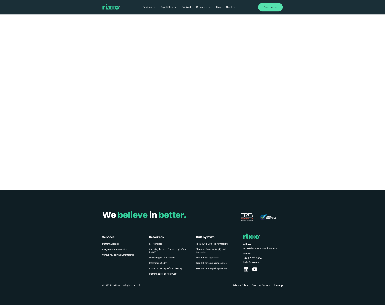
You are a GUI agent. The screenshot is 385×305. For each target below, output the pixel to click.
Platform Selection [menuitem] (111, 244)
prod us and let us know (233, 57)
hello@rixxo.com (252, 262)
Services (147, 7)
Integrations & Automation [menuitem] (114, 249)
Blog (218, 7)
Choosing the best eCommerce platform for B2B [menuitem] (167, 250)
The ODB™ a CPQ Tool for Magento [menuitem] (212, 244)
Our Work (186, 7)
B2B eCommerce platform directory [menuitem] (165, 268)
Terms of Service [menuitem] (261, 285)
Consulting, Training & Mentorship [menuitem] (118, 255)
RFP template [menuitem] (155, 244)
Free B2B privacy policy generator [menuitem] (211, 263)
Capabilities (166, 7)
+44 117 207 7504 (252, 258)
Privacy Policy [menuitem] (240, 285)
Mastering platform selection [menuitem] (162, 257)
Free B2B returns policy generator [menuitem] (211, 268)
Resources (201, 7)
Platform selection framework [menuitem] (163, 274)
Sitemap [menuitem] (278, 285)
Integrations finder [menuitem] (158, 263)
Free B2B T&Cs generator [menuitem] (208, 257)
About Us (230, 7)
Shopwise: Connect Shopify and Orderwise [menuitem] (211, 250)
